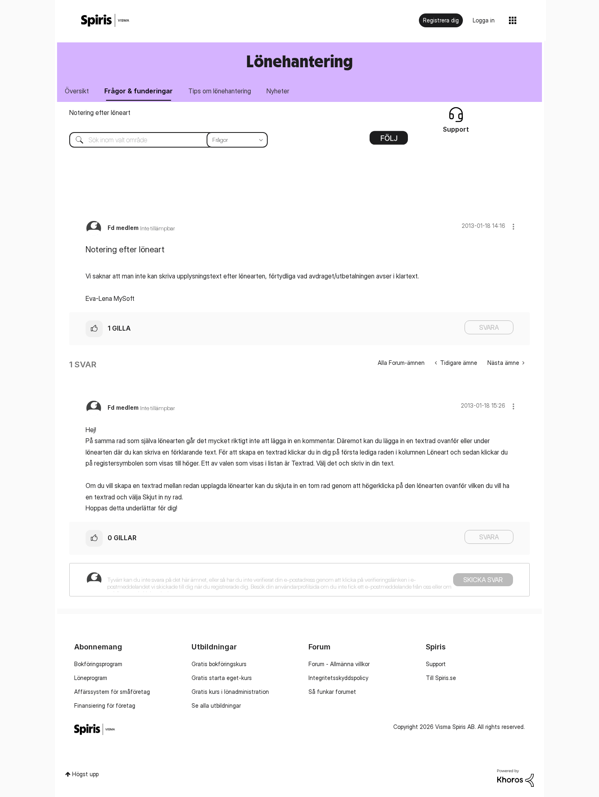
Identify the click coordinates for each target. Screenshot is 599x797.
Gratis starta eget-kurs (222, 677)
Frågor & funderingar (138, 91)
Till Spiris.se (441, 677)
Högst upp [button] (85, 774)
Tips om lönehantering (219, 91)
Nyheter (277, 91)
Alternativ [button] (389, 140)
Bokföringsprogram (98, 663)
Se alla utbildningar (216, 705)
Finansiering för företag (104, 705)
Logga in (484, 20)
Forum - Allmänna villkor (339, 663)
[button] (513, 226)
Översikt (77, 91)
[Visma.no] (105, 20)
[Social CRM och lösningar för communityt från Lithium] (515, 777)
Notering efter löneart (99, 112)
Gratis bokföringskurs (219, 663)
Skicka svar (483, 580)
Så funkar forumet (332, 691)
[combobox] (162, 140)
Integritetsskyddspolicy (338, 677)
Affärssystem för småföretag (112, 691)
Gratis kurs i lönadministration (230, 691)
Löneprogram (90, 677)
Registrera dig (441, 20)
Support (436, 663)
